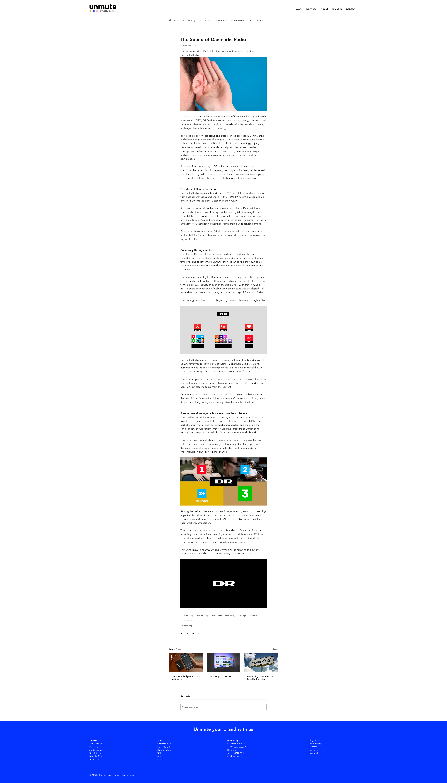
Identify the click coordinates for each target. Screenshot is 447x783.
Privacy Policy (119, 775)
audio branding (202, 616)
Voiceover (94, 747)
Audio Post (94, 759)
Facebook (313, 753)
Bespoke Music (96, 756)
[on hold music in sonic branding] (186, 662)
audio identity (217, 616)
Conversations (238, 20)
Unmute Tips (221, 20)
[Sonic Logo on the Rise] (223, 662)
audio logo (254, 616)
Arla (159, 756)
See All (275, 649)
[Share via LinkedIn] (193, 633)
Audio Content (96, 750)
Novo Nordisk (163, 747)
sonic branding (187, 616)
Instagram (313, 750)
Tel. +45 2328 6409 (235, 753)
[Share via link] (199, 633)
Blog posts (314, 740)
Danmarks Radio (165, 743)
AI (250, 20)
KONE (160, 759)
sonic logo (242, 616)
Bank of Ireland (164, 750)
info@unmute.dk (234, 756)
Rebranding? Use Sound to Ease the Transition (260, 677)
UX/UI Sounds (95, 753)
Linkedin (313, 746)
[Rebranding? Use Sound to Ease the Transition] (261, 662)
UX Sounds (205, 20)
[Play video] (223, 583)
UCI (159, 753)
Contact (130, 775)
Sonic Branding (188, 20)
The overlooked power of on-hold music (186, 677)
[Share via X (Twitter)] (187, 633)
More (258, 20)
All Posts (173, 20)
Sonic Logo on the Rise (220, 676)
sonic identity (230, 616)
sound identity (187, 620)
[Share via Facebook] (181, 633)
